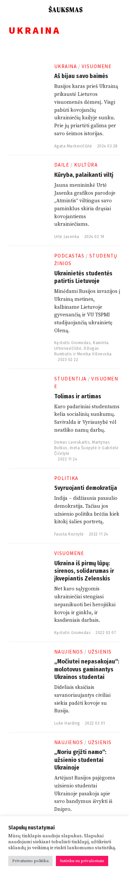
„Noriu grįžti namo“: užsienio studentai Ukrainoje (80, 759)
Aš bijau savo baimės (81, 76)
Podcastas (69, 256)
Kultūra (86, 165)
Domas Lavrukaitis (72, 442)
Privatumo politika (30, 860)
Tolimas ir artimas (77, 396)
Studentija (70, 379)
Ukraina (65, 66)
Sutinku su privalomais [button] (82, 860)
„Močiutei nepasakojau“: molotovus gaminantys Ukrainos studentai (86, 669)
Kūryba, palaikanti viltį (83, 175)
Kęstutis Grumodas (72, 342)
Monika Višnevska (94, 354)
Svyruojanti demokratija (85, 488)
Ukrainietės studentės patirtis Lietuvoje (83, 277)
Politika (66, 478)
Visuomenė (97, 66)
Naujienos (68, 652)
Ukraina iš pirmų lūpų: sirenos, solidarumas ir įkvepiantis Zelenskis (84, 571)
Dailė (61, 165)
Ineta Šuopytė (83, 448)
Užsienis (100, 652)
